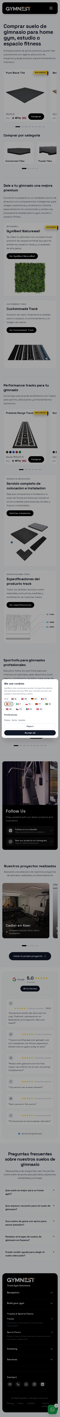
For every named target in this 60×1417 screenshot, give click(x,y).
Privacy (7, 720)
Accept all (30, 732)
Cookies (21, 720)
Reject (30, 726)
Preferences (10, 714)
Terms (14, 720)
